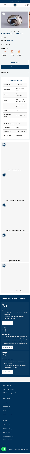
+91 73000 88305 (8, 389)
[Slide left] (11, 32)
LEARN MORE (6, 323)
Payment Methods (8, 436)
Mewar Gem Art (14, 449)
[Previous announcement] (3, 1)
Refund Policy (7, 432)
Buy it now (15, 67)
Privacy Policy (7, 425)
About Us (5, 403)
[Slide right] (18, 32)
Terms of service (8, 440)
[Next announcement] (27, 1)
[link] (15, 157)
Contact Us (6, 406)
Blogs (4, 410)
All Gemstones (7, 414)
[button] (2, 5)
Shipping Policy (7, 429)
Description (15, 73)
